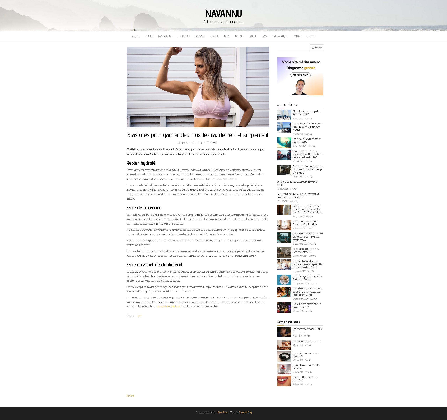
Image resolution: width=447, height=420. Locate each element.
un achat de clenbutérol (168, 306)
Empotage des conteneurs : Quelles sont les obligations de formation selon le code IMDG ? (308, 154)
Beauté (149, 36)
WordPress (223, 412)
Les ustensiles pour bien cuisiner (307, 341)
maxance (212, 142)
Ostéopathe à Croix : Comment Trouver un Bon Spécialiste (306, 223)
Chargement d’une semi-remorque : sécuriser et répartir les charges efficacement (308, 169)
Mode (227, 36)
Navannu (223, 13)
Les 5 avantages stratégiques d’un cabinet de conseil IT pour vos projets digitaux (308, 236)
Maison (215, 36)
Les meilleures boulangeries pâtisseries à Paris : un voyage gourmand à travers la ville (308, 291)
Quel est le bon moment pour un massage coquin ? (307, 305)
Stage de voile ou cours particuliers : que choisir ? (307, 113)
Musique (239, 36)
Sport (265, 36)
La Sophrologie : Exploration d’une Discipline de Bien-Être (307, 278)
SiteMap (130, 395)
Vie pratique (281, 36)
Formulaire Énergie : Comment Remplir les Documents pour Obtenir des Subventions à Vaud (308, 264)
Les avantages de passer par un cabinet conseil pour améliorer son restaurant (298, 195)
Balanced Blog (245, 412)
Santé (253, 36)
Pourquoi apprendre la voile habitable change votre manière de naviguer (307, 126)
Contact (310, 36)
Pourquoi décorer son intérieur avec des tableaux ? (306, 250)
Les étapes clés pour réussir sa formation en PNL (307, 140)
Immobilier (184, 36)
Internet (200, 36)
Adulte (136, 36)
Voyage (297, 36)
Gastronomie (165, 36)
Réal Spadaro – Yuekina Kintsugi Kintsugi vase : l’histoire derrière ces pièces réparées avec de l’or (307, 209)
